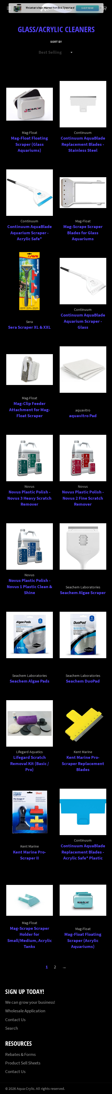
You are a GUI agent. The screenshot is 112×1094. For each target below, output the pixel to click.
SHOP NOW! (87, 8)
